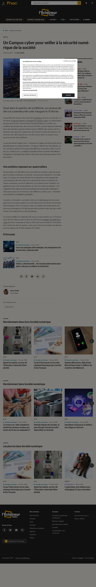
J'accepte (68, 95)
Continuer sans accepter (69, 61)
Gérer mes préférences (30, 95)
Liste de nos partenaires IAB (30, 90)
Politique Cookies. (27, 79)
